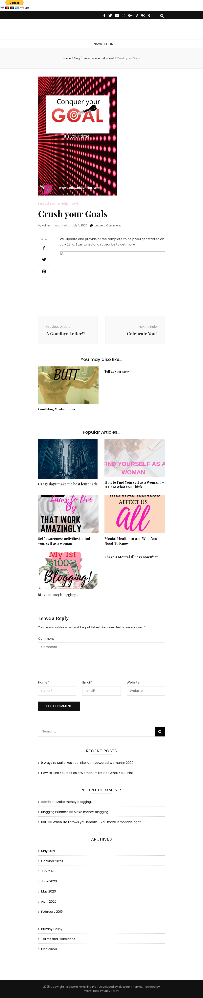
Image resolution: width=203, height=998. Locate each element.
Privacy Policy (51, 929)
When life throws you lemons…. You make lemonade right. (97, 822)
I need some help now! (58, 203)
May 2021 (48, 851)
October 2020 (52, 861)
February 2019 (52, 911)
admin (46, 225)
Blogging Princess (54, 812)
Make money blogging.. (58, 594)
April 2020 (48, 901)
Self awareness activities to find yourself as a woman (64, 541)
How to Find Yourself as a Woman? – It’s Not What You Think (134, 484)
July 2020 (48, 871)
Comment (46, 638)
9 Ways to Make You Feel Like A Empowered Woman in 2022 (87, 762)
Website (133, 682)
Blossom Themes (130, 987)
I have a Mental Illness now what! (131, 557)
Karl (44, 822)
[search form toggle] (162, 16)
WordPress (91, 991)
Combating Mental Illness (56, 409)
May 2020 (48, 891)
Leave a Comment (108, 225)
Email (87, 682)
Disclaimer (49, 949)
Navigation (103, 44)
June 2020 (49, 881)
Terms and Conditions (58, 939)
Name (43, 682)
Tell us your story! (117, 371)
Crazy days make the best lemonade (68, 484)
